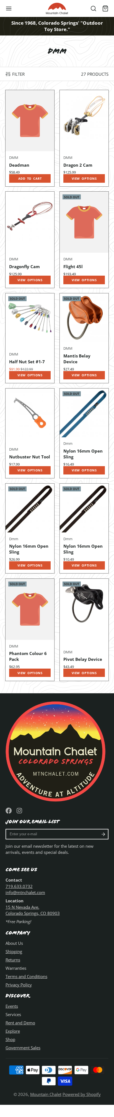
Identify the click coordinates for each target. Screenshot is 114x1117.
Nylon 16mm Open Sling (84, 433)
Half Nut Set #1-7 (30, 338)
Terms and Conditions (26, 976)
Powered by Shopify (82, 1094)
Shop (10, 1039)
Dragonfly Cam (30, 240)
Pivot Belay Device (84, 630)
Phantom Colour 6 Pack (30, 630)
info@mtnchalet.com (25, 892)
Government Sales (23, 1047)
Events (12, 1006)
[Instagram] (20, 811)
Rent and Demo (20, 1022)
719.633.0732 (19, 886)
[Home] (57, 8)
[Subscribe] (103, 834)
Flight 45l (84, 240)
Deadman (30, 138)
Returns (13, 960)
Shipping (14, 951)
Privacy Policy (19, 984)
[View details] (57, 750)
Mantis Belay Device (84, 338)
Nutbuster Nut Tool (30, 433)
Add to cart (30, 178)
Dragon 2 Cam (84, 138)
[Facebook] (9, 811)
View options (84, 178)
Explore (13, 1031)
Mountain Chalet (45, 1094)
